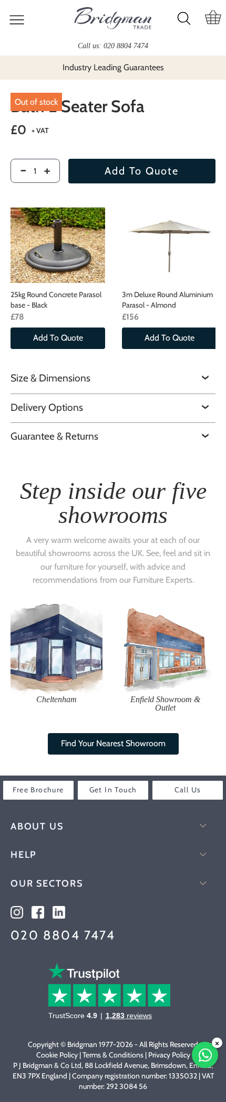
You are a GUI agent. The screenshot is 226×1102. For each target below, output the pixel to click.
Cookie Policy (57, 1055)
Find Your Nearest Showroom (113, 743)
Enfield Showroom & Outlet (165, 703)
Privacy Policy (169, 1055)
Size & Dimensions (50, 378)
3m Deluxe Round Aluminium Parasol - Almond (167, 300)
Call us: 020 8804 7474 (113, 46)
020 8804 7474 (63, 935)
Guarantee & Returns (54, 436)
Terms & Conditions (113, 1055)
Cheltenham (56, 699)
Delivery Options (47, 407)
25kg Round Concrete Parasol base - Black (56, 300)
